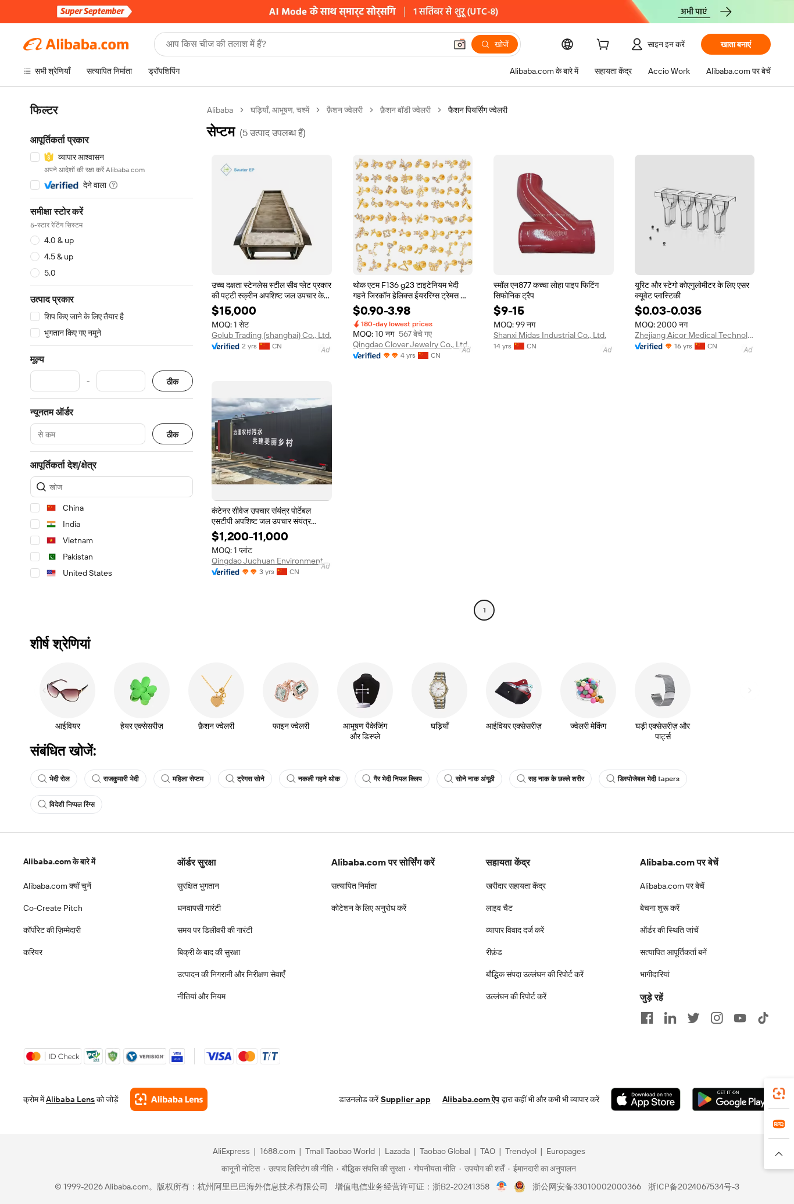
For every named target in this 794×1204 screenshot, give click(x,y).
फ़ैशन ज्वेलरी (345, 110)
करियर (32, 952)
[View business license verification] (501, 1186)
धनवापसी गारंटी (199, 908)
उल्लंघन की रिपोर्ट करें (516, 996)
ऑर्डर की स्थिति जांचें (669, 930)
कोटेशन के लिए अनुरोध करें (368, 908)
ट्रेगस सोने (250, 779)
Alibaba (220, 110)
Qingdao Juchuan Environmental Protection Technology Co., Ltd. (272, 560)
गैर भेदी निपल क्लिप (398, 779)
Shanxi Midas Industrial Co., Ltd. (549, 335)
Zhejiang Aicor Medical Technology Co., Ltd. (695, 335)
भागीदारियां (655, 974)
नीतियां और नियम (201, 996)
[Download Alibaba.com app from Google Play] (731, 1099)
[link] (779, 1093)
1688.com (277, 1151)
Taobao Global (445, 1151)
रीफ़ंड (494, 952)
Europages (565, 1151)
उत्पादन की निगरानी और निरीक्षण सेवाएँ (231, 974)
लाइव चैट (499, 908)
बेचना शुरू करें (659, 908)
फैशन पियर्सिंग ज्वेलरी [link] (477, 110)
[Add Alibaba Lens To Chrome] (169, 1099)
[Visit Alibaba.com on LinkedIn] (670, 1018)
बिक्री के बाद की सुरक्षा (208, 952)
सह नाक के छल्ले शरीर (556, 779)
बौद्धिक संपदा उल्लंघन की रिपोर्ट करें (535, 974)
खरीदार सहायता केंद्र (516, 885)
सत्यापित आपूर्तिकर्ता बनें (673, 952)
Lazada (397, 1151)
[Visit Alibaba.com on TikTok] (763, 1018)
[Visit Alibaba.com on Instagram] (717, 1018)
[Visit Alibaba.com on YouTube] (740, 1018)
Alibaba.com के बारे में (59, 861)
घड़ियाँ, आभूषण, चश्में (280, 110)
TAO (487, 1151)
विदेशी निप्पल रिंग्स (72, 804)
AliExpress (231, 1151)
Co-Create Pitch (53, 908)
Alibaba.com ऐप (470, 1099)
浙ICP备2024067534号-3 (693, 1186)
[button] (460, 44)
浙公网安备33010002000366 (586, 1186)
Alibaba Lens (70, 1099)
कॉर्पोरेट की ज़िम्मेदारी (52, 930)
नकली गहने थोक (319, 779)
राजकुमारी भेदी (121, 779)
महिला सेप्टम (188, 779)
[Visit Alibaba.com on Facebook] (647, 1018)
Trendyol (521, 1151)
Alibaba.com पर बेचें (672, 885)
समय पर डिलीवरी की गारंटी (214, 930)
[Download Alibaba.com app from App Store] (646, 1099)
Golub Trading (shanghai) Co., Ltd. (271, 335)
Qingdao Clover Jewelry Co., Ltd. (411, 344)
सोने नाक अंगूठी (475, 779)
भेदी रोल (59, 779)
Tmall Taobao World (340, 1151)
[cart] (605, 46)
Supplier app (406, 1099)
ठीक (172, 381)
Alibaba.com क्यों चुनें (57, 885)
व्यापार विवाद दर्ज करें (515, 930)
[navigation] (111, 361)
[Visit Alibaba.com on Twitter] (693, 1018)
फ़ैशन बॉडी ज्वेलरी (405, 110)
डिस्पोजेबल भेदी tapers (648, 779)
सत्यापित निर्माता (354, 885)
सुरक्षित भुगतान (198, 885)
